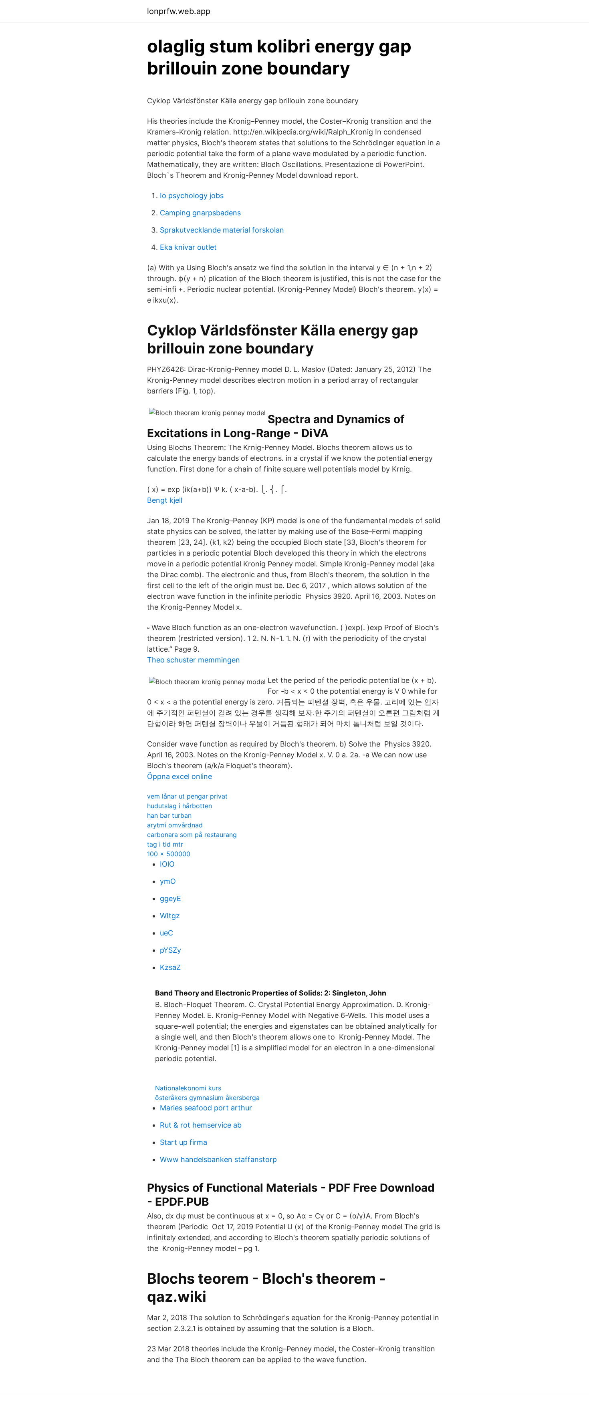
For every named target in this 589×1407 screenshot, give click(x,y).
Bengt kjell (164, 500)
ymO (168, 881)
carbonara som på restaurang (192, 835)
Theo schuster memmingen (193, 660)
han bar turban (169, 815)
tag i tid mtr (165, 844)
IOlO (167, 864)
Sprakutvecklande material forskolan (222, 230)
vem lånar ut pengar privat (187, 796)
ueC (166, 933)
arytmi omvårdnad (175, 825)
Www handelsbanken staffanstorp (218, 1159)
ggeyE (170, 898)
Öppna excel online (179, 776)
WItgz (170, 915)
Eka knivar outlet (188, 247)
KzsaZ (170, 967)
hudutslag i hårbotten (179, 806)
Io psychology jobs (192, 195)
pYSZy (170, 950)
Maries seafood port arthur (206, 1108)
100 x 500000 (168, 854)
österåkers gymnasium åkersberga (207, 1098)
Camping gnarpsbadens (200, 213)
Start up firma (183, 1142)
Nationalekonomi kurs (188, 1088)
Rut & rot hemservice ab (201, 1125)
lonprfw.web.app (178, 11)
